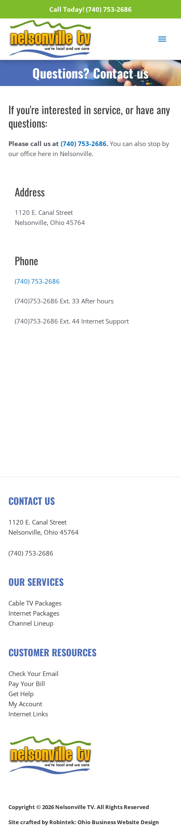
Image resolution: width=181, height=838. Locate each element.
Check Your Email (33, 673)
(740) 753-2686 (83, 143)
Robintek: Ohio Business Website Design (104, 822)
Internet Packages (33, 613)
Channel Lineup (30, 623)
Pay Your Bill (26, 683)
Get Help (21, 693)
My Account (25, 704)
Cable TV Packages (34, 603)
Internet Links (28, 714)
